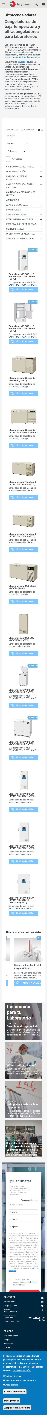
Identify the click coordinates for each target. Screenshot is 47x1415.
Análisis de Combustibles (20, 238)
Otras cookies (11, 1384)
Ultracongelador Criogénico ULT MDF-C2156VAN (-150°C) (23, 431)
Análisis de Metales (17, 205)
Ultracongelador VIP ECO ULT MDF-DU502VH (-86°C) (22, 795)
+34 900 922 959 (10, 1301)
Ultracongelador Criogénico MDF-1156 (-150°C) (22, 379)
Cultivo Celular (15, 229)
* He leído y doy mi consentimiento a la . (25, 1282)
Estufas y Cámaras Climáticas (16, 178)
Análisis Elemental (17, 214)
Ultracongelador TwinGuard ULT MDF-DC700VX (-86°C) (22, 535)
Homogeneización (16, 171)
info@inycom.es (10, 1305)
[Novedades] (9, 159)
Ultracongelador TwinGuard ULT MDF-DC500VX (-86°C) (22, 483)
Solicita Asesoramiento (10, 1310)
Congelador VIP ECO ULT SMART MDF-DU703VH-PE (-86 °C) (22, 328)
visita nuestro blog (36, 1319)
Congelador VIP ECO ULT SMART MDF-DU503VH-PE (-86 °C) (22, 276)
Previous (5, 962)
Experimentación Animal (19, 219)
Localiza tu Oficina (11, 1322)
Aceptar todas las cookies (17, 1408)
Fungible (7, 1340)
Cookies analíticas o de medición (20, 1380)
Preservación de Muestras (21, 224)
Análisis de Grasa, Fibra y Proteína (20, 186)
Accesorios (28, 129)
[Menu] (3, 2)
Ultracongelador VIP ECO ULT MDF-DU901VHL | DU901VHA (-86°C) (21, 900)
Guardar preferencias (14, 1392)
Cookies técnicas (13, 1376)
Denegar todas (11, 1401)
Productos (12, 129)
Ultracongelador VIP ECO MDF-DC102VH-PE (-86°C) (21, 691)
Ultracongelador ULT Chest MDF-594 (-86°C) (22, 587)
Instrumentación (11, 1336)
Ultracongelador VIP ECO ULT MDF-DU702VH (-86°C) (22, 847)
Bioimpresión (13, 210)
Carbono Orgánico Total (20, 167)
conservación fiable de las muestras (22, 57)
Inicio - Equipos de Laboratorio (11, 1317)
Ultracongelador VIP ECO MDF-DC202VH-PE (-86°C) (21, 743)
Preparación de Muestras (20, 234)
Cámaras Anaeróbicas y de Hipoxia (20, 194)
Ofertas (7, 1348)
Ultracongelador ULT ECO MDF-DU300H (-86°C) (21, 639)
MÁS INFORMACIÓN (22, 1370)
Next (42, 962)
